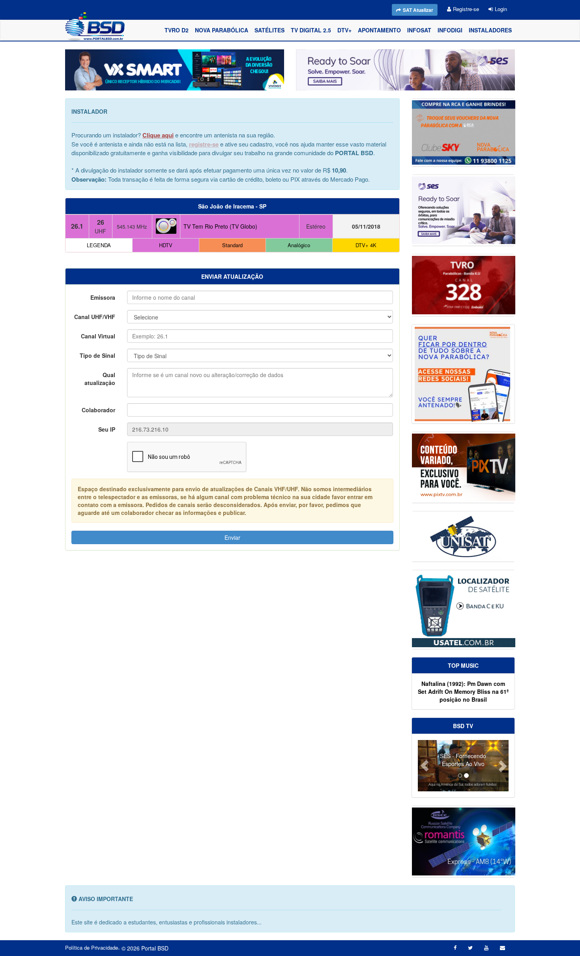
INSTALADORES (490, 30)
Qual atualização (99, 379)
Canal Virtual (98, 336)
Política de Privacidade (91, 947)
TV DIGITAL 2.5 (311, 30)
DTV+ (344, 30)
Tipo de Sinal (97, 355)
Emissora (102, 297)
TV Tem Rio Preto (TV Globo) (220, 226)
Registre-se (466, 9)
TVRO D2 (177, 30)
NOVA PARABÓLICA (221, 30)
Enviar (232, 537)
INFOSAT (419, 30)
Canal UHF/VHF (94, 317)
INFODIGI (450, 30)
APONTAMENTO (379, 30)
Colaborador (98, 410)
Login (501, 9)
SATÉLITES (269, 30)
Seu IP (106, 429)
